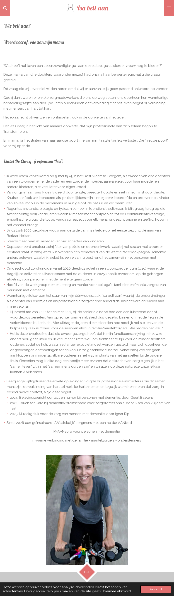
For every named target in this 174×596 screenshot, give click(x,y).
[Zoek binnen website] (5, 8)
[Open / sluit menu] (169, 8)
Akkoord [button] (156, 589)
